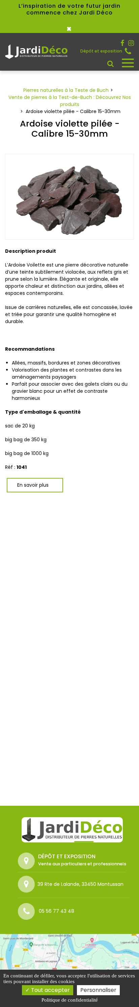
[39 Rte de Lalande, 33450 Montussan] (27, 884)
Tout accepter (50, 990)
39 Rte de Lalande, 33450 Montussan (80, 884)
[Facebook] (122, 43)
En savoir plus (33, 485)
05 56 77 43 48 (129, 51)
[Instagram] (131, 43)
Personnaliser (98, 990)
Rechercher (110, 63)
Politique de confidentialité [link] (69, 1000)
